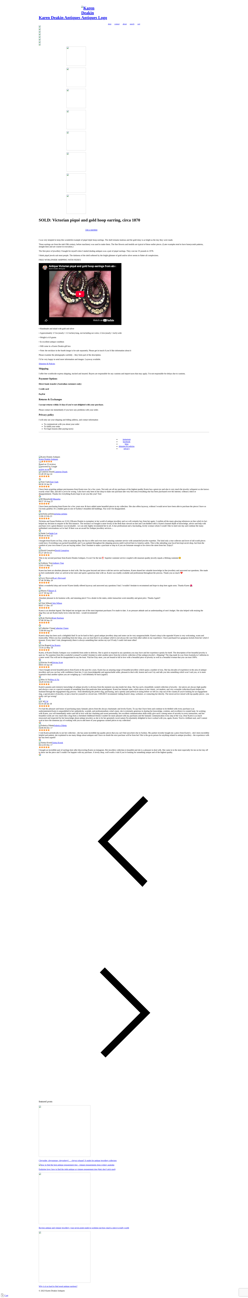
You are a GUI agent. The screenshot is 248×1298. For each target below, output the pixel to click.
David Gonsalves (62, 550)
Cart (6, 1295)
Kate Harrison (58, 618)
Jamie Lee (53, 533)
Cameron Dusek (60, 472)
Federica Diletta (60, 725)
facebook (126, 442)
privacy (127, 449)
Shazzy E (52, 591)
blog (126, 444)
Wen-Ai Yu (54, 680)
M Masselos (55, 499)
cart (138, 24)
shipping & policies (126, 446)
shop (109, 24)
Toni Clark (54, 482)
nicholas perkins (60, 514)
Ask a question (91, 230)
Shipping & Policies (47, 364)
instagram (127, 439)
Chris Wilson (56, 603)
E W (46, 701)
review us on (44, 469)
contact (117, 24)
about (125, 24)
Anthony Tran (58, 563)
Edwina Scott (57, 662)
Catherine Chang (61, 628)
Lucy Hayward (59, 578)
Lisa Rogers (55, 645)
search (132, 24)
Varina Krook (57, 743)
